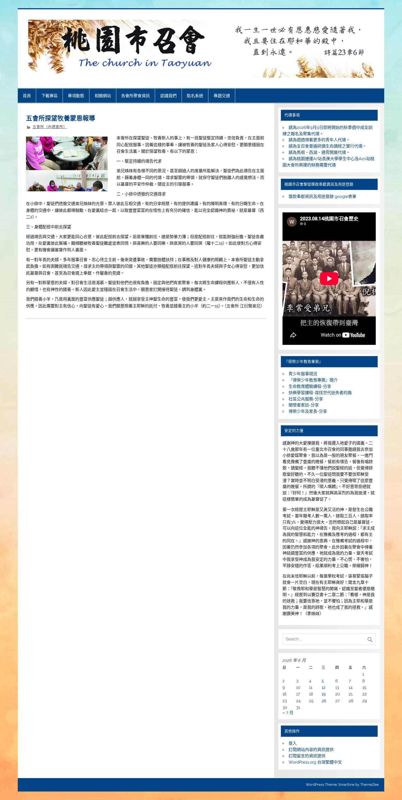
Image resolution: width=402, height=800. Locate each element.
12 (323, 687)
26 (324, 700)
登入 (293, 743)
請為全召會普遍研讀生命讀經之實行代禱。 (327, 146)
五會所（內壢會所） (50, 127)
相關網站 (103, 95)
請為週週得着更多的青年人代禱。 (319, 139)
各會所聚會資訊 (135, 95)
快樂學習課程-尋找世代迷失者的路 (320, 392)
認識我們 (168, 95)
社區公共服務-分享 (306, 399)
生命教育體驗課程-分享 (310, 386)
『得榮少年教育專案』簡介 (313, 380)
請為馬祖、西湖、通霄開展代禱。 (319, 152)
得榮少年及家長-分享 (308, 411)
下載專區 (49, 95)
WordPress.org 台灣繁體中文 (315, 762)
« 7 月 (287, 712)
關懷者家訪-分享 (304, 405)
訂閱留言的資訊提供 (307, 755)
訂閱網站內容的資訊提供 (311, 749)
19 (324, 694)
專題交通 (222, 95)
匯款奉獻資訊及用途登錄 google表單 (322, 196)
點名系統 (195, 95)
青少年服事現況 (303, 373)
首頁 (27, 95)
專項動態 (76, 95)
